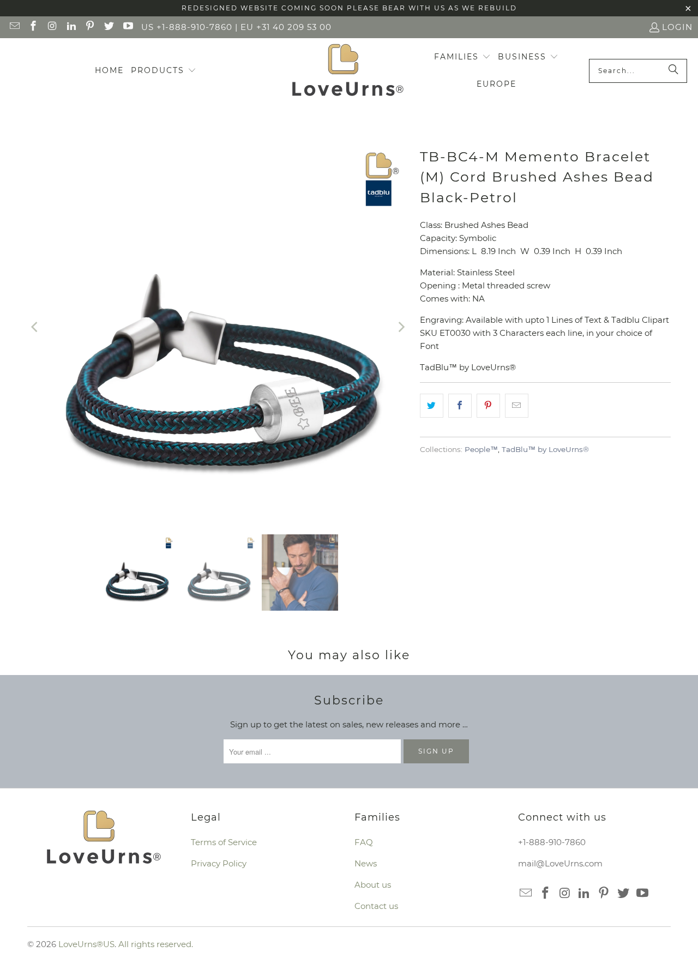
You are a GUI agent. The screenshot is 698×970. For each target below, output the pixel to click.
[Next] (401, 327)
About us (372, 884)
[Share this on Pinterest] (488, 406)
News (365, 863)
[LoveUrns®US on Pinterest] (89, 27)
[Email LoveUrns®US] (14, 27)
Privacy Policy (218, 863)
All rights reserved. (155, 944)
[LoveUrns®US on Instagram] (51, 27)
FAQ (363, 842)
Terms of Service (224, 842)
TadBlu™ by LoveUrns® (545, 449)
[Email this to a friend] (516, 406)
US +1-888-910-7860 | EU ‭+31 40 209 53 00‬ (236, 27)
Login (677, 27)
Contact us (376, 906)
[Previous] (35, 327)
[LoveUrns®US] (348, 71)
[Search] (673, 71)
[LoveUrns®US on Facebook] (33, 27)
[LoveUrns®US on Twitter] (108, 27)
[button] (163, 71)
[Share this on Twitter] (431, 406)
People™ (481, 449)
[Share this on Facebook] (460, 406)
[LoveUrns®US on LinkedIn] (70, 27)
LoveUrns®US (86, 944)
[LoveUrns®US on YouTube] (127, 27)
